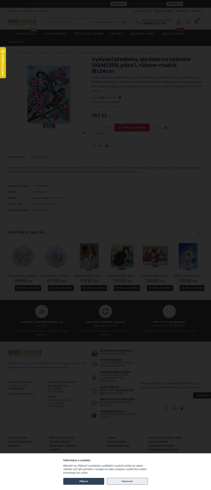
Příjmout (83, 481)
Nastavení (127, 481)
